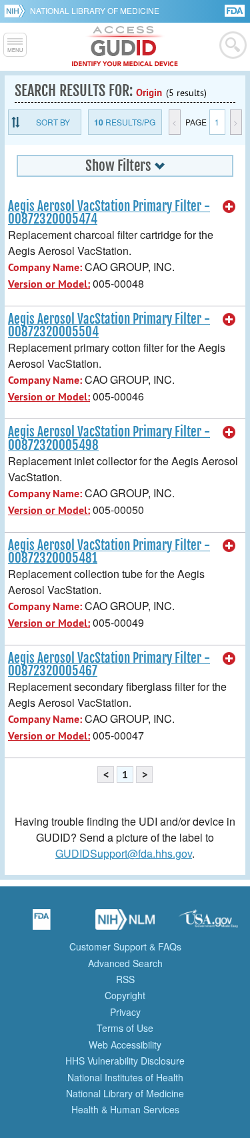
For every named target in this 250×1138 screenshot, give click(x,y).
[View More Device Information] (229, 207)
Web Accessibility (125, 1044)
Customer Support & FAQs (125, 946)
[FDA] (236, 9)
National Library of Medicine (94, 10)
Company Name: (45, 267)
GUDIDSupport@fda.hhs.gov (123, 853)
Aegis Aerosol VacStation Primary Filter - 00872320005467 (109, 664)
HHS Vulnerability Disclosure (125, 1060)
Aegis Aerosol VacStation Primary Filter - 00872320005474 (109, 212)
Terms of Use (125, 1028)
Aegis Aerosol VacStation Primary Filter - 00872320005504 (109, 325)
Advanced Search (125, 963)
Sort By (53, 121)
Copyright (125, 995)
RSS (125, 979)
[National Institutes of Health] (17, 10)
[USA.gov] (209, 923)
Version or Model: (49, 284)
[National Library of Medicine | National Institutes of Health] (125, 923)
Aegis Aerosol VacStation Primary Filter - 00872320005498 (109, 438)
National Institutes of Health (125, 1077)
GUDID (125, 46)
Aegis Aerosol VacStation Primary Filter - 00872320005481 (109, 551)
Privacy (125, 1012)
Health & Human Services (125, 1109)
